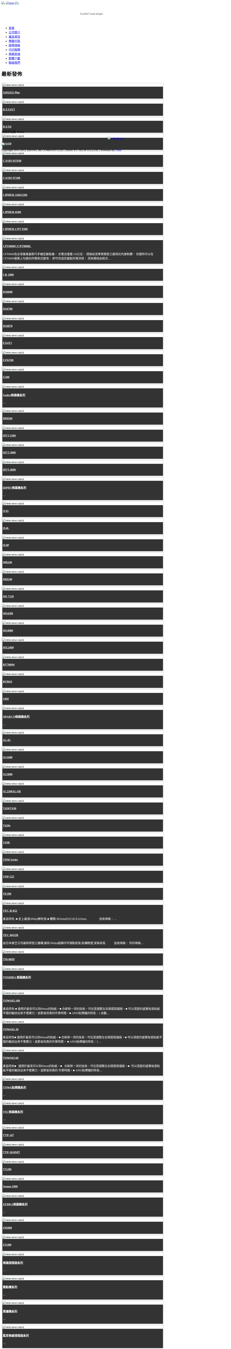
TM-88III (9, 959)
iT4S (6, 511)
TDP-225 (8, 876)
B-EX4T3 (9, 109)
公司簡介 (14, 32)
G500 (6, 377)
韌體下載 (14, 58)
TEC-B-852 (10, 910)
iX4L (6, 528)
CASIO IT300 (11, 177)
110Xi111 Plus (11, 92)
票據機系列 (10, 1311)
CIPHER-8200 (12, 212)
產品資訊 (14, 36)
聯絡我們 (14, 62)
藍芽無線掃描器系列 (16, 1335)
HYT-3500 (9, 435)
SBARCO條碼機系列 (16, 716)
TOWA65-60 (10, 1057)
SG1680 (7, 757)
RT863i (7, 681)
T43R (6, 842)
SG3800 (7, 774)
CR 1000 (8, 274)
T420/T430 (9, 808)
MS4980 (8, 630)
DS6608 (7, 291)
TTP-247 (8, 1135)
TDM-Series (10, 859)
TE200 (7, 893)
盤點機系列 (10, 1287)
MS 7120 (8, 596)
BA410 (7, 143)
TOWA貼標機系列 (14, 1087)
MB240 (7, 562)
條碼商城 (14, 54)
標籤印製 (14, 41)
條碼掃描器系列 (13, 1262)
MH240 (7, 579)
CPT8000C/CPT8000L (17, 246)
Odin (118, 150)
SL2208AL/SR (12, 791)
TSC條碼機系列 (13, 1111)
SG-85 (6, 740)
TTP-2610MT (11, 1152)
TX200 (7, 1169)
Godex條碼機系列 (14, 395)
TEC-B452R (10, 935)
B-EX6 (7, 126)
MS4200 (8, 613)
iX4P (6, 545)
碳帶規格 (14, 45)
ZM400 (7, 1227)
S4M (6, 698)
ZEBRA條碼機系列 (15, 1204)
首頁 (11, 28)
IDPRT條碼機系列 (14, 487)
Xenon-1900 (10, 1186)
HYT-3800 (9, 452)
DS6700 (7, 308)
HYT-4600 (9, 469)
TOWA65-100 (11, 1000)
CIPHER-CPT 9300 (15, 229)
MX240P (8, 647)
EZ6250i (8, 360)
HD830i (7, 418)
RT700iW (9, 664)
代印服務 (14, 49)
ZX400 (7, 1244)
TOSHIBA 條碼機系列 (17, 977)
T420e (6, 825)
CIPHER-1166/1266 (15, 194)
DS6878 (7, 326)
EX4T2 (7, 342)
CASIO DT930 (12, 160)
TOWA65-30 (10, 1029)
